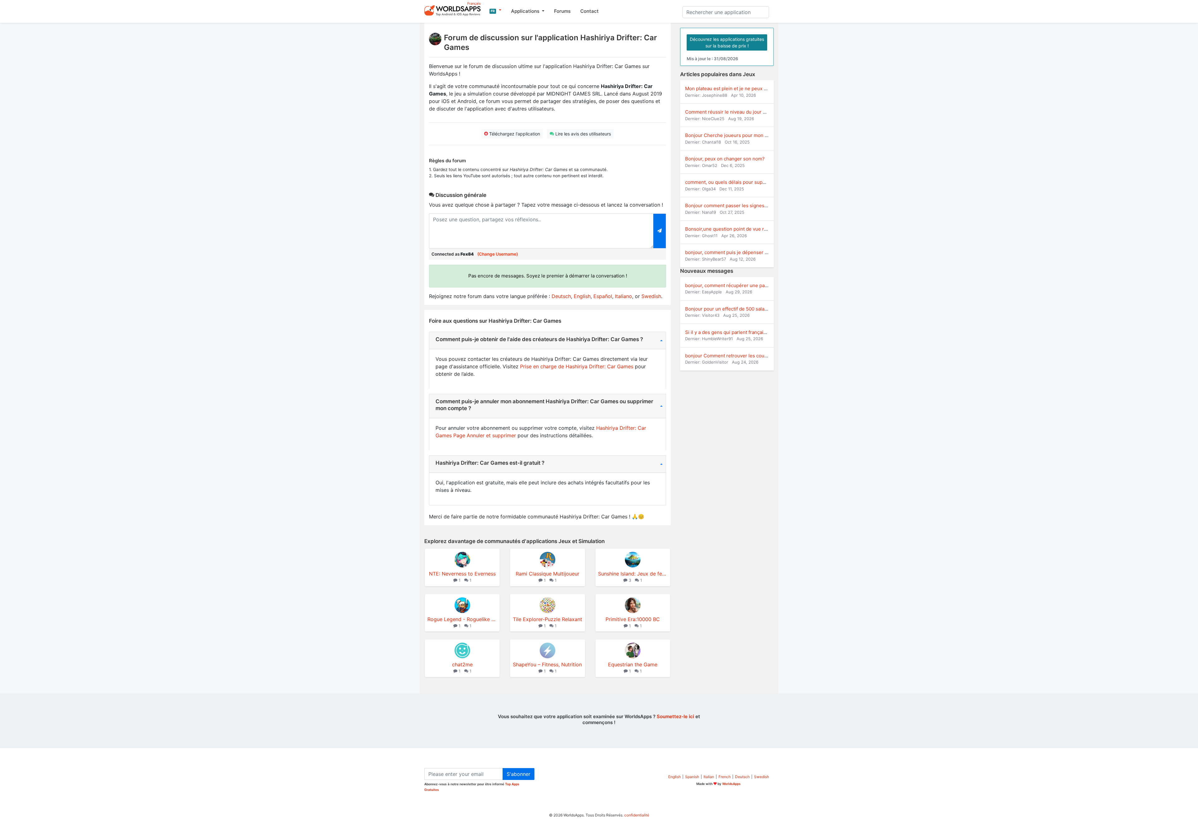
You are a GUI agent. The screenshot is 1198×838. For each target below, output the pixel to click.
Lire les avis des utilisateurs (582, 133)
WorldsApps (731, 784)
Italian (709, 776)
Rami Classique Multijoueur (547, 574)
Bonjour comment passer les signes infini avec (736, 205)
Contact (589, 11)
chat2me (462, 664)
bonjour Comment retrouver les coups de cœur (737, 356)
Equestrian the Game (632, 664)
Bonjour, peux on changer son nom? (725, 159)
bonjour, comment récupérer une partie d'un (734, 285)
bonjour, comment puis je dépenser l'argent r (734, 252)
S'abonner (518, 774)
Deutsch (561, 296)
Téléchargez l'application (514, 133)
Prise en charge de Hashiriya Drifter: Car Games (576, 366)
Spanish (692, 776)
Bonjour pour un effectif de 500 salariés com (734, 309)
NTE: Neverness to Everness (462, 574)
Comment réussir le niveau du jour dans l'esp (735, 112)
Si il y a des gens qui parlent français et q (730, 332)
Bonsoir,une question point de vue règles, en (734, 229)
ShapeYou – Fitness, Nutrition (547, 664)
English (582, 296)
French (724, 776)
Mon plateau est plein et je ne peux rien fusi (733, 88)
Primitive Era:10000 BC (633, 619)
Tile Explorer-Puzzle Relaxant (547, 619)
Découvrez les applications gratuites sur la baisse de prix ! (727, 42)
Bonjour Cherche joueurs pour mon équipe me (736, 135)
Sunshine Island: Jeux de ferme (633, 574)
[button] (495, 10)
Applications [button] (526, 11)
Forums (562, 11)
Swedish (651, 296)
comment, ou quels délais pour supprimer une (736, 182)
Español (602, 296)
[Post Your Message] (659, 230)
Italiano (623, 296)
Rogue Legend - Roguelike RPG (462, 619)
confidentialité (636, 815)
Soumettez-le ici (675, 716)
